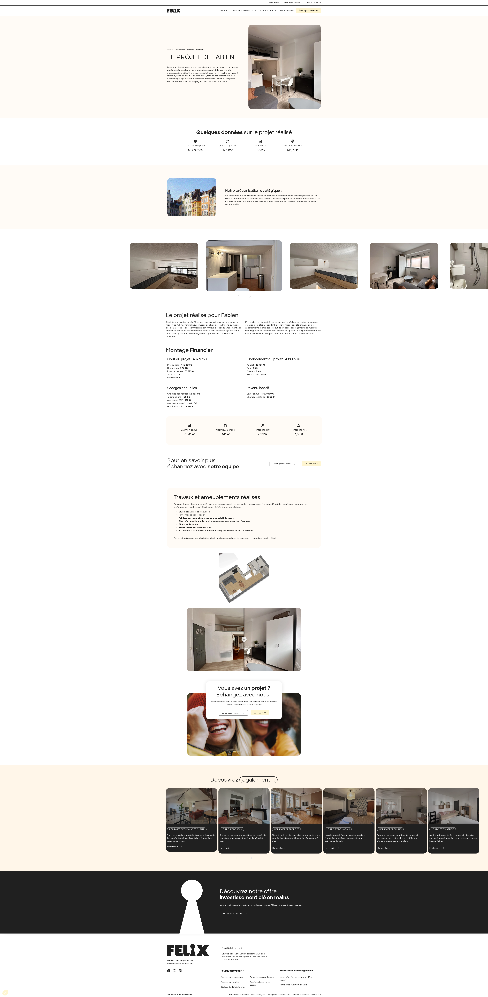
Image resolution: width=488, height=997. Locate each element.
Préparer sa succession (231, 977)
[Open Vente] (226, 10)
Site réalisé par (173, 994)
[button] (250, 296)
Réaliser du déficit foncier (232, 987)
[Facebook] (168, 970)
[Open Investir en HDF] (275, 10)
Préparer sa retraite (229, 982)
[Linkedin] (180, 970)
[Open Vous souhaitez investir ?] (255, 10)
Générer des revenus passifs (260, 983)
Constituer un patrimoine (262, 977)
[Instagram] (174, 970)
